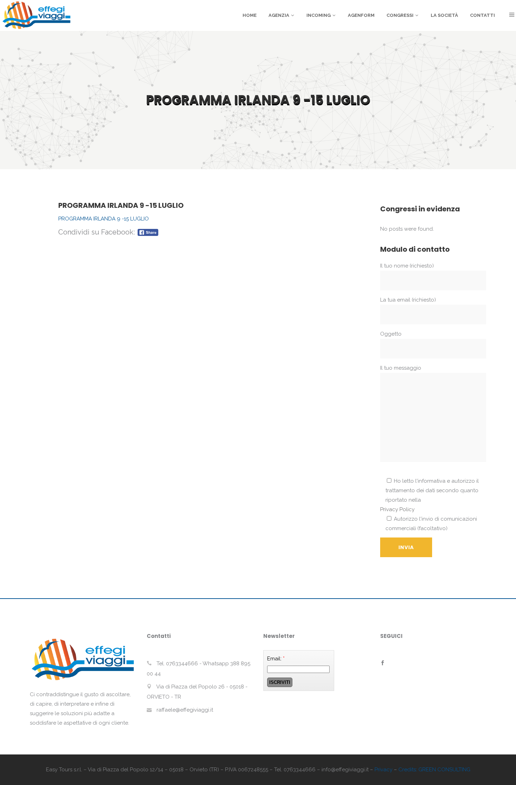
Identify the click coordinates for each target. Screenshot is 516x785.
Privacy (383, 769)
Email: (276, 658)
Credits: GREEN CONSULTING (434, 769)
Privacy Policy (397, 509)
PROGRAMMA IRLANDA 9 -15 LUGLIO (103, 219)
